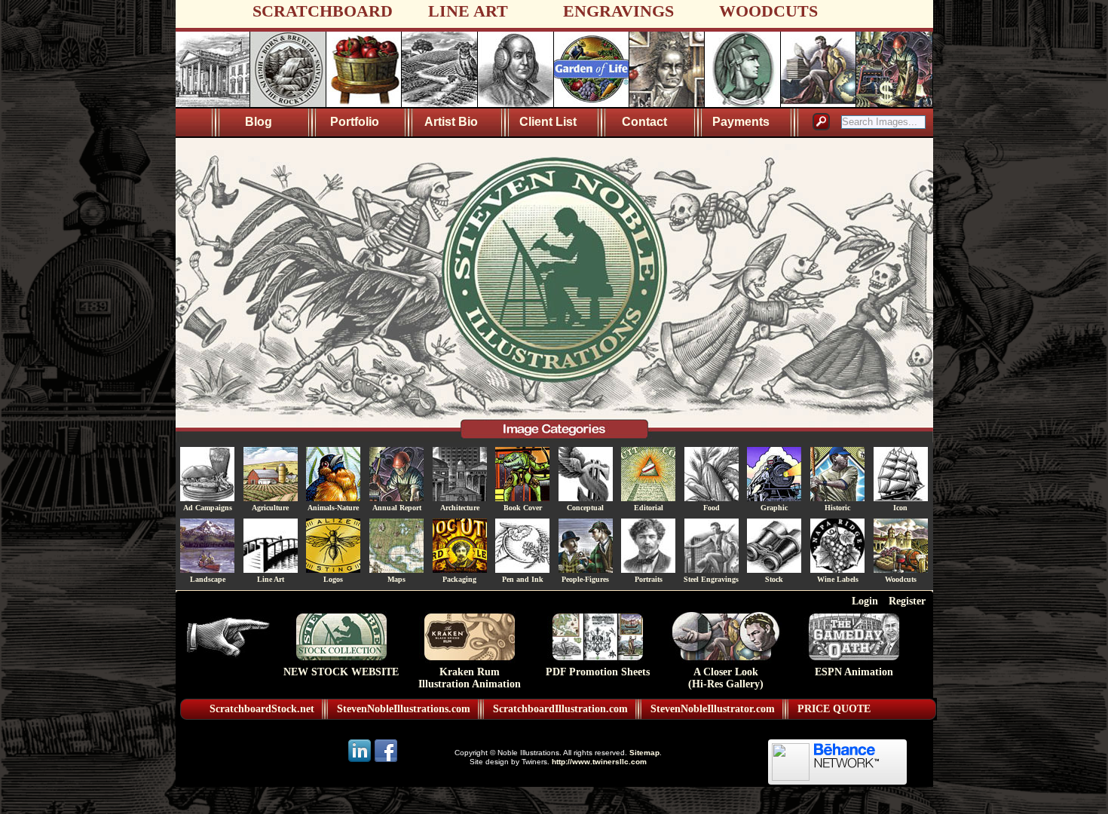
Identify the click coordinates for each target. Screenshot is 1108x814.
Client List (548, 121)
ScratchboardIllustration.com (560, 709)
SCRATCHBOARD (323, 11)
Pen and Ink (522, 579)
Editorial (648, 507)
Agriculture (270, 507)
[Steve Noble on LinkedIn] (360, 761)
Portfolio (354, 121)
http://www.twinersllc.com (599, 761)
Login (865, 601)
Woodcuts (901, 579)
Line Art (270, 579)
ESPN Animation (854, 672)
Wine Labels (838, 579)
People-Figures (585, 579)
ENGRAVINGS (618, 11)
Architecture (459, 507)
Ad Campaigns (207, 507)
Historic (837, 507)
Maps (396, 579)
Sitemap (644, 752)
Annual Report (396, 507)
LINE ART (468, 11)
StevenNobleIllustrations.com (403, 709)
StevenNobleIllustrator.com (712, 709)
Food (711, 507)
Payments (741, 121)
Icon (900, 507)
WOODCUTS (768, 11)
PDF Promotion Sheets (598, 672)
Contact (644, 121)
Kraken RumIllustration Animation (469, 678)
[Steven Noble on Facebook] (386, 761)
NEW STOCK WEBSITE (341, 672)
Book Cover (522, 507)
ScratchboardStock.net (262, 709)
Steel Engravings (711, 579)
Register (907, 601)
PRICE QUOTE (834, 709)
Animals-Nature (333, 507)
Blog (258, 121)
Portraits (649, 579)
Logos (333, 579)
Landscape (207, 579)
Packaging (459, 579)
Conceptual (585, 507)
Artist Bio (451, 121)
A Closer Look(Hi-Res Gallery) (726, 678)
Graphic (774, 507)
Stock (774, 579)
